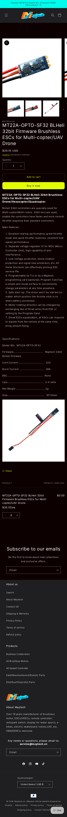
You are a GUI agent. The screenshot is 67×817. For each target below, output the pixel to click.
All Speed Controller (17, 668)
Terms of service (15, 627)
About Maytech (14, 599)
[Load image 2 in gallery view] (33, 109)
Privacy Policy (14, 620)
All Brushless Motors (17, 661)
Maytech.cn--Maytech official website (31, 801)
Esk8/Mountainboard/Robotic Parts (25, 675)
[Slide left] (3, 109)
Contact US (12, 606)
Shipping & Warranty (17, 613)
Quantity (6, 160)
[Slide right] (63, 109)
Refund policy (14, 634)
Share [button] (8, 471)
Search (10, 592)
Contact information (44, 810)
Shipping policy (24, 810)
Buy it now (33, 185)
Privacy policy (37, 805)
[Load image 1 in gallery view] (16, 109)
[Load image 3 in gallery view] (51, 109)
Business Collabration (18, 654)
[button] (6, 15)
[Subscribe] (57, 570)
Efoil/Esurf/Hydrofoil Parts (20, 682)
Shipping (6, 155)
